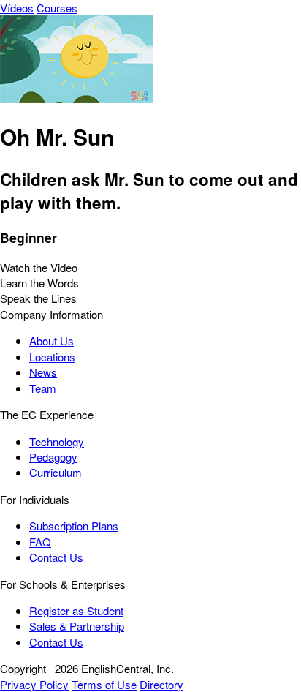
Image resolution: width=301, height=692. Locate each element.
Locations (52, 356)
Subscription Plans (73, 525)
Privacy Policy (34, 684)
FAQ (40, 541)
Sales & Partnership (76, 625)
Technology (56, 441)
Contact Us (56, 557)
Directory (161, 684)
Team (42, 388)
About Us (51, 340)
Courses (57, 7)
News (43, 372)
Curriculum (55, 472)
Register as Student (76, 610)
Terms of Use (104, 684)
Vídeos (17, 7)
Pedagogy (53, 457)
